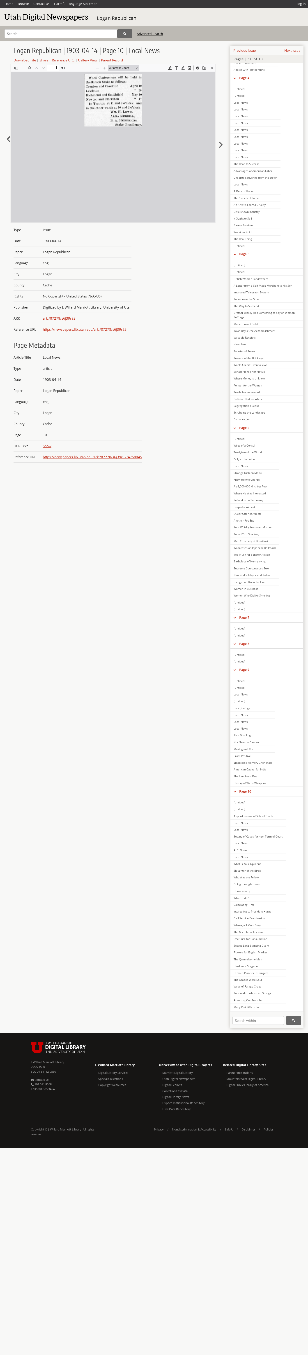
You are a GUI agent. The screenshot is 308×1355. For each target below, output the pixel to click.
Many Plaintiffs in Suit (247, 1007)
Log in (301, 4)
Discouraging (242, 419)
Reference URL (63, 60)
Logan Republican (116, 18)
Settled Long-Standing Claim (251, 946)
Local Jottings (242, 708)
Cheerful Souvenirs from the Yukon (255, 178)
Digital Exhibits (172, 1085)
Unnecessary (242, 891)
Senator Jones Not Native (249, 372)
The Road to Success (246, 164)
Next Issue (292, 50)
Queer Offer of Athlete (248, 514)
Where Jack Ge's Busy (247, 925)
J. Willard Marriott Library (47, 1062)
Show (47, 446)
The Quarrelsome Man (248, 959)
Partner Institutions (239, 1073)
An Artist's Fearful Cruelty (250, 205)
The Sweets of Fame (246, 198)
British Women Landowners (251, 279)
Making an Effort (244, 749)
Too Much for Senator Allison (252, 555)
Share (43, 60)
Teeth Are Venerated (247, 392)
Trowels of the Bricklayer (249, 358)
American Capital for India (250, 769)
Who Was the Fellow (246, 877)
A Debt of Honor (244, 191)
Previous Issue (244, 50)
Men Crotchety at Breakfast (251, 541)
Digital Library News (175, 1097)
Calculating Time (244, 905)
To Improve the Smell (247, 299)
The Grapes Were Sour (248, 980)
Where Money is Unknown (250, 378)
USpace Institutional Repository (183, 1103)
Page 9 (244, 669)
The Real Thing (243, 239)
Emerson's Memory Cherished (253, 763)
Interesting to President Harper (253, 911)
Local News (241, 103)
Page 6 (244, 428)
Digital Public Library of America (247, 1085)
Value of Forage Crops (247, 986)
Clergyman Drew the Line (249, 582)
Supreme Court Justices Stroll (252, 568)
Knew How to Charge (247, 480)
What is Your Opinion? (247, 864)
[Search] (124, 33)
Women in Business (246, 589)
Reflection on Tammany (248, 500)
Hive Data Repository (176, 1109)
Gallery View (87, 60)
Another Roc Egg (244, 520)
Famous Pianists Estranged (250, 973)
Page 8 (244, 643)
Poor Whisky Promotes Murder (253, 527)
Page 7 (244, 617)
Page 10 (245, 791)
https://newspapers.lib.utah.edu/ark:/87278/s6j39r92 (84, 329)
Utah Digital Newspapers (178, 1079)
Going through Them (247, 884)
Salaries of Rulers (244, 351)
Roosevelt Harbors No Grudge (252, 993)
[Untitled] (239, 89)
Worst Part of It (243, 232)
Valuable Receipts (245, 337)
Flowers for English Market (250, 952)
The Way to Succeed (246, 306)
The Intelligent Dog (245, 776)
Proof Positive (242, 756)
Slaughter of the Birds (247, 871)
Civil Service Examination (249, 918)
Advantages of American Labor (253, 171)
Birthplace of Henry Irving (250, 561)
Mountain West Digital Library (246, 1079)
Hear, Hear (241, 344)
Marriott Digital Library (177, 1073)
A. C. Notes (240, 850)
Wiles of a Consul (244, 445)
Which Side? (241, 898)
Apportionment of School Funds (253, 816)
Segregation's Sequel (247, 406)
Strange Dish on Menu (248, 473)
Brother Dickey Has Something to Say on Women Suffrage (264, 315)
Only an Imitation (244, 459)
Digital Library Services (113, 1073)
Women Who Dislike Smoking (252, 595)
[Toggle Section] (234, 78)
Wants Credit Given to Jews (250, 365)
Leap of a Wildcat (244, 507)
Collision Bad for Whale (248, 399)
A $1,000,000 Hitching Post (250, 486)
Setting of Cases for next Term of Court (258, 836)
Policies (269, 1129)
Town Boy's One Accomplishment (254, 331)
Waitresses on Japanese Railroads (255, 548)
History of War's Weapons (250, 783)
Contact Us (41, 4)
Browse (23, 4)
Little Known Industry (247, 212)
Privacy (159, 1129)
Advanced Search (150, 34)
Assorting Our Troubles (248, 1000)
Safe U (229, 1129)
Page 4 (244, 78)
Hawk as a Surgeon (246, 966)
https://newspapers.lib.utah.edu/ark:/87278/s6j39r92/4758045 (92, 457)
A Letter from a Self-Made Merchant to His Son (263, 286)
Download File (25, 60)
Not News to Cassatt (246, 742)
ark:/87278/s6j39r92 (59, 318)
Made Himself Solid (246, 324)
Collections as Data (175, 1091)
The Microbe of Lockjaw (248, 932)
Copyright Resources (112, 1085)
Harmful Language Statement (76, 4)
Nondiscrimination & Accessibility (194, 1129)
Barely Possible (243, 225)
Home (9, 4)
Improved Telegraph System (251, 292)
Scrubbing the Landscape (249, 412)
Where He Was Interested (250, 493)
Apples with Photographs (249, 70)
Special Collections (110, 1079)
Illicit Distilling (242, 735)
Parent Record (112, 60)
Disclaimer (248, 1129)
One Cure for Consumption (250, 939)
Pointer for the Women (248, 385)
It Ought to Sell (243, 218)
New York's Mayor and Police (252, 575)
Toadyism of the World (248, 452)
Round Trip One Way (246, 534)
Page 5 (244, 254)
